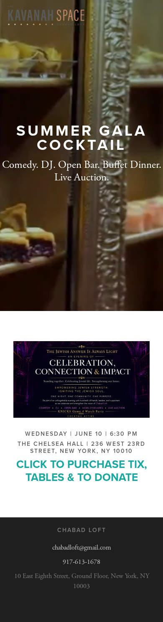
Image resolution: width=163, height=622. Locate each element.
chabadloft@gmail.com (81, 547)
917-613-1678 (81, 562)
